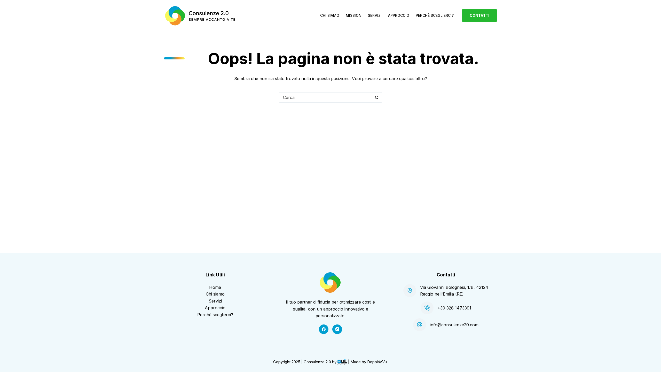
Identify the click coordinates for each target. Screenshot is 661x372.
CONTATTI (479, 15)
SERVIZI (375, 15)
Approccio (215, 307)
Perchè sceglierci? (215, 314)
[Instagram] (337, 329)
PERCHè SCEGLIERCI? (435, 15)
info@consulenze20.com (454, 324)
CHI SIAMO (329, 15)
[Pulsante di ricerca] (377, 97)
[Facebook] (324, 329)
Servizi (215, 301)
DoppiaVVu (377, 361)
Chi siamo (215, 294)
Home (215, 287)
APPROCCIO (398, 15)
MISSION (353, 15)
